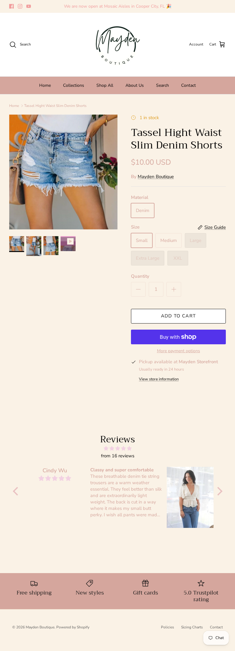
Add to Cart (178, 316)
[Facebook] (11, 6)
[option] (63, 172)
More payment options (178, 351)
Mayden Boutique (156, 177)
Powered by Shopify (72, 627)
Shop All (104, 85)
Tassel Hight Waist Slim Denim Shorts (55, 105)
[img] (118, 448)
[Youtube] (28, 6)
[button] (17, 491)
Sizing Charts (192, 627)
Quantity (140, 276)
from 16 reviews (117, 456)
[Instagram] (20, 6)
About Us (134, 85)
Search (162, 85)
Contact (188, 85)
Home (45, 85)
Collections (73, 85)
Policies (167, 627)
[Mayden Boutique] (117, 44)
